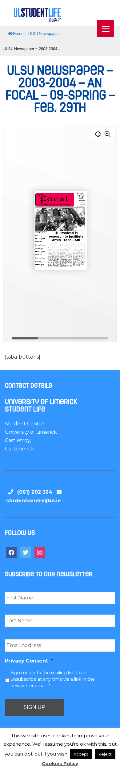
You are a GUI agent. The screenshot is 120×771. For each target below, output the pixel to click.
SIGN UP (34, 707)
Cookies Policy (60, 763)
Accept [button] (81, 754)
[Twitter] (25, 552)
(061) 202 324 (34, 492)
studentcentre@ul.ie (33, 501)
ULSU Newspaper (43, 33)
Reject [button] (105, 754)
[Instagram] (39, 552)
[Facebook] (11, 552)
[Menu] (105, 28)
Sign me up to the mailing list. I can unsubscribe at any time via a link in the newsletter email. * (52, 679)
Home (18, 33)
